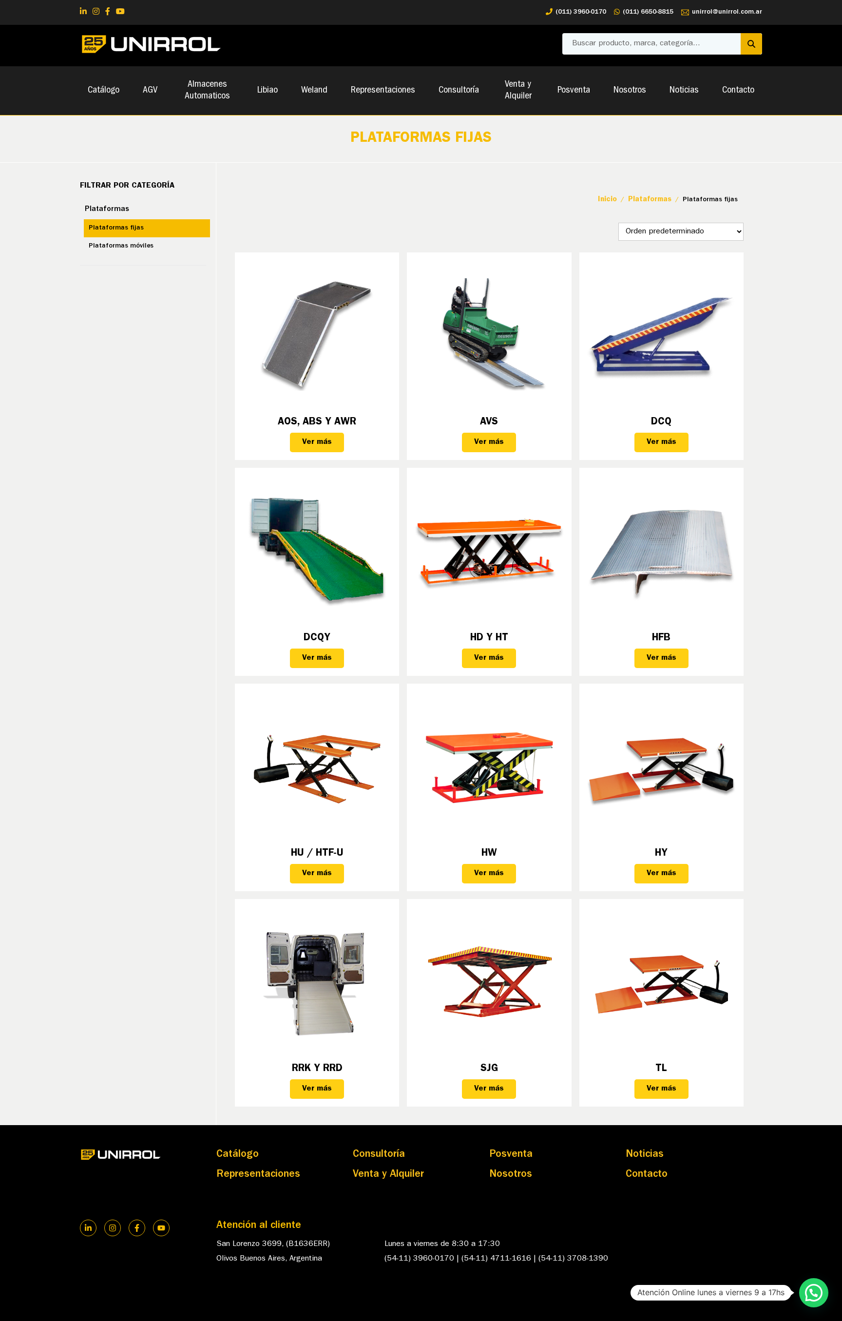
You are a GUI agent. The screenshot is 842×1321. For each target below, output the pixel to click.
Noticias (684, 91)
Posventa (573, 91)
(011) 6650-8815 (648, 12)
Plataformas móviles (121, 246)
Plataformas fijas (116, 228)
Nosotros (629, 91)
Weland (314, 91)
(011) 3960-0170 (580, 12)
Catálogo (103, 91)
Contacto (738, 91)
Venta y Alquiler (518, 90)
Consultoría (459, 91)
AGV (150, 91)
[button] (813, 1292)
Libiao (267, 91)
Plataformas (107, 209)
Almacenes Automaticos (207, 90)
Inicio (607, 200)
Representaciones (383, 91)
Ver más (317, 442)
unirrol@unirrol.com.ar (727, 12)
